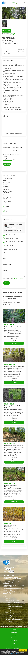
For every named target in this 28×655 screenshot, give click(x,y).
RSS (14, 643)
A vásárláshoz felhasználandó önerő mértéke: (12, 155)
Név (4, 252)
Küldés (6, 283)
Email (4, 258)
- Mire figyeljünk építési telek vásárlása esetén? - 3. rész (13, 589)
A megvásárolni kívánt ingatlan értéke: (12, 147)
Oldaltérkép (14, 629)
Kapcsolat (14, 635)
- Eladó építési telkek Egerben (11, 600)
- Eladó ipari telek (8, 608)
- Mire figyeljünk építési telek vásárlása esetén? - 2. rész (13, 592)
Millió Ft (15, 150)
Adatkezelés (14, 632)
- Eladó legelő (7, 610)
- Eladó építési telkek (8, 599)
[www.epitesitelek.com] (3, 2)
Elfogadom (23, 650)
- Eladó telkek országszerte (10, 614)
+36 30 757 (7, 228)
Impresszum (14, 637)
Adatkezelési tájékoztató (16, 653)
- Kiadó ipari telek (8, 621)
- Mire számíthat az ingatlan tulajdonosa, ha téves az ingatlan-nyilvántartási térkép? (12, 578)
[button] (14, 3)
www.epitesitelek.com (10, 567)
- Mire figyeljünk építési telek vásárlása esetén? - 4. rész (13, 586)
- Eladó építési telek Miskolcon (11, 602)
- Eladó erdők (6, 604)
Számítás (7, 164)
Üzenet (5, 270)
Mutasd (13, 228)
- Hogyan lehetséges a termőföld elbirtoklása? (12, 582)
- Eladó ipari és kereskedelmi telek (12, 606)
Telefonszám (7, 264)
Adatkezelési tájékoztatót (18, 278)
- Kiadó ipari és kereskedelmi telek (12, 619)
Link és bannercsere (14, 640)
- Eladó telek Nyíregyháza (10, 618)
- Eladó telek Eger (8, 616)
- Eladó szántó (7, 612)
